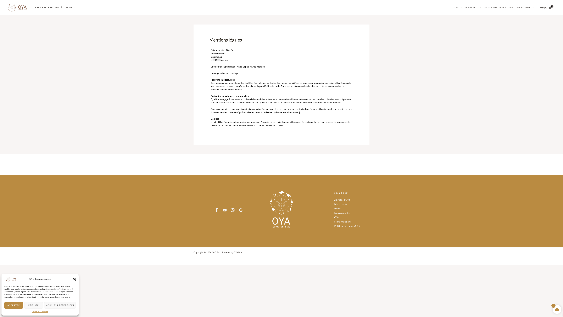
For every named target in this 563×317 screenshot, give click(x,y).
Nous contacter (525, 7)
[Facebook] (216, 210)
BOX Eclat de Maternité (48, 7)
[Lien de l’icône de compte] (556, 7)
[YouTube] (224, 210)
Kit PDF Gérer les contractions (496, 7)
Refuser (33, 305)
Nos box (71, 7)
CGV (336, 217)
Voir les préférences (60, 305)
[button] (74, 279)
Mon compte (340, 204)
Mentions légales (342, 221)
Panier (337, 208)
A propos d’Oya (342, 199)
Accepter (13, 305)
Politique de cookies (40, 312)
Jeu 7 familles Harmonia (464, 7)
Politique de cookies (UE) (347, 226)
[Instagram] (232, 210)
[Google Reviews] (241, 210)
